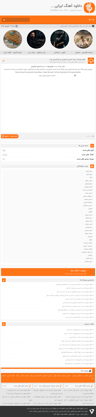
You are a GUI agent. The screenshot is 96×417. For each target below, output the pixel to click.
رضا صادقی (89, 227)
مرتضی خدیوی (87, 246)
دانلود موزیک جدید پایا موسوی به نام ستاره (80, 329)
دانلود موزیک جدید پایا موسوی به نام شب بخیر (78, 333)
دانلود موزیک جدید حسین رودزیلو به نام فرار (79, 288)
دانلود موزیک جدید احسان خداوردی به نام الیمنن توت (67, 59)
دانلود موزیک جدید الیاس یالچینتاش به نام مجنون (77, 356)
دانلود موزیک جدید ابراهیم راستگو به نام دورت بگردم (77, 341)
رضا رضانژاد (88, 218)
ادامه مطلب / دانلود (11, 136)
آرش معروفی (88, 186)
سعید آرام (89, 174)
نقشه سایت (63, 414)
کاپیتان (90, 211)
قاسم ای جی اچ (87, 190)
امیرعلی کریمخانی (87, 252)
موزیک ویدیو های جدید (85, 159)
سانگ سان (69, 408)
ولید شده (56, 414)
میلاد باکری (89, 171)
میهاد (90, 239)
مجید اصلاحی (88, 261)
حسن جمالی (88, 180)
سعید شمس (88, 230)
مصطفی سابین (87, 196)
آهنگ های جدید (72, 62)
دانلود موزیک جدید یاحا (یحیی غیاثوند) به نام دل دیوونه (76, 348)
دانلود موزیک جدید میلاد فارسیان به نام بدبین (79, 317)
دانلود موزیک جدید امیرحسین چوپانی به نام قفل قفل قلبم (75, 310)
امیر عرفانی (88, 224)
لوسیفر (90, 236)
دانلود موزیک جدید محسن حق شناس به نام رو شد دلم (76, 345)
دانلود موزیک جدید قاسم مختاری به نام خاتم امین (78, 302)
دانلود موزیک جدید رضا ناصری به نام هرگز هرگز (79, 363)
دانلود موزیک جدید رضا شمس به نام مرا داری (79, 299)
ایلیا (91, 177)
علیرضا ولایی (88, 183)
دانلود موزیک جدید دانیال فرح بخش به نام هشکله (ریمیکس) (74, 284)
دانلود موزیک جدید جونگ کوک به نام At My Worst (77, 352)
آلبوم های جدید (88, 150)
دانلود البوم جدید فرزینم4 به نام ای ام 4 (18, 393)
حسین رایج (89, 193)
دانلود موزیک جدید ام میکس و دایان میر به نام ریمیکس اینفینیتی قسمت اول (69, 295)
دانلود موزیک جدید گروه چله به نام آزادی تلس (79, 360)
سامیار (90, 255)
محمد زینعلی (88, 233)
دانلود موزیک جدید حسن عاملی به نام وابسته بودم (77, 306)
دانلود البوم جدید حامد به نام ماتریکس (18, 390)
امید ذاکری (89, 258)
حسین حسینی (88, 199)
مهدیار (90, 208)
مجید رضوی (88, 215)
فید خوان (71, 414)
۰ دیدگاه (89, 136)
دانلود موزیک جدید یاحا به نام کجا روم (81, 337)
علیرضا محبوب (88, 202)
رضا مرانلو (89, 221)
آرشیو (66, 386)
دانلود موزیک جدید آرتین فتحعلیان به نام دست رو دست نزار (75, 291)
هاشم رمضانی (88, 249)
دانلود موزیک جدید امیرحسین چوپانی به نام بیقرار (78, 313)
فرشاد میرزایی (88, 242)
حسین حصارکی (87, 205)
